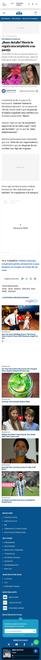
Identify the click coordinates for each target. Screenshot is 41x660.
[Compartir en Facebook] (22, 279)
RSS (5, 525)
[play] (35, 651)
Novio (33, 288)
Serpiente (17, 288)
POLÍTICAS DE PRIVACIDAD (15, 532)
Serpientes (12, 291)
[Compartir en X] (31, 279)
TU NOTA (4, 4)
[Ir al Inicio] (19, 13)
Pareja (4, 288)
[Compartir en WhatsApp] (26, 279)
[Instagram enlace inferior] (32, 644)
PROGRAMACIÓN (11, 565)
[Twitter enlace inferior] (9, 644)
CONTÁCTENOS (10, 517)
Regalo (4, 291)
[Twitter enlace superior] (29, 4)
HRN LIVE (8, 569)
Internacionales (12, 36)
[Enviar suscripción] (34, 631)
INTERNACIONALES (12, 557)
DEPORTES (8, 561)
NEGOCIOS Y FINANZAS (30, 18)
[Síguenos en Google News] (35, 279)
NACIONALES (16, 18)
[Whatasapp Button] (36, 642)
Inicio (3, 36)
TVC (12, 3)
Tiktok (10, 288)
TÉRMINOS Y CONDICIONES (15, 529)
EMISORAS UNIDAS (19, 4)
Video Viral (26, 288)
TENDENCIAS (9, 554)
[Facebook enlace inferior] (24, 644)
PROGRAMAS (5, 18)
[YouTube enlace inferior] (16, 644)
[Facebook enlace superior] (32, 4)
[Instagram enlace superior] (36, 4)
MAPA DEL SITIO (10, 521)
